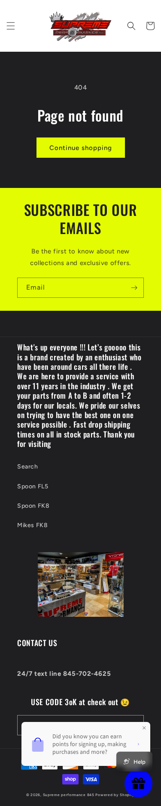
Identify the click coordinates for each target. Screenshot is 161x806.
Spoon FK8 (33, 505)
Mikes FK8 (32, 525)
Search (27, 466)
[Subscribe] (134, 288)
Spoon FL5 (32, 486)
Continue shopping (80, 148)
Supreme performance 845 (69, 795)
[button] (10, 25)
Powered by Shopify (115, 795)
